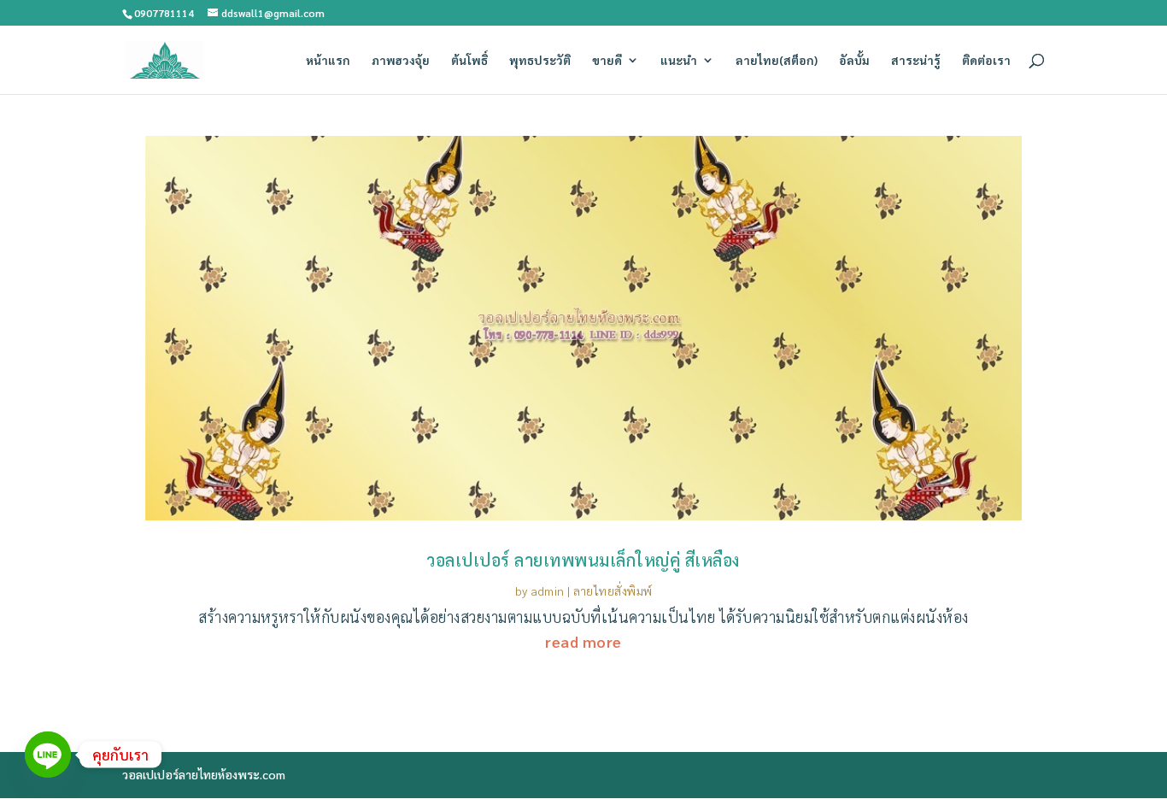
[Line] (48, 754)
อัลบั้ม (854, 61)
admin (548, 590)
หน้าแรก (328, 61)
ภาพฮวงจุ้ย (401, 61)
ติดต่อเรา (986, 61)
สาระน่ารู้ (916, 61)
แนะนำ (678, 61)
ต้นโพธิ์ (469, 61)
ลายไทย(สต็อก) (777, 61)
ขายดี (607, 61)
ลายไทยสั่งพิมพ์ (613, 590)
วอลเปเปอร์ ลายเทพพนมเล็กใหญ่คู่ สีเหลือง (583, 560)
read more (583, 641)
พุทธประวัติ (540, 61)
